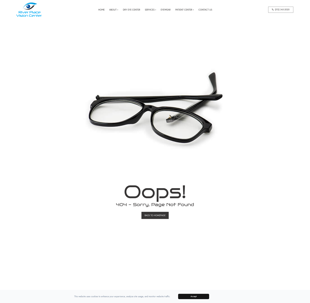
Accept (194, 296)
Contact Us (205, 9)
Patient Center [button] (183, 9)
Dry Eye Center (131, 9)
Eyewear (166, 9)
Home (101, 9)
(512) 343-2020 (282, 9)
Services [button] (150, 9)
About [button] (113, 9)
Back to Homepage (155, 215)
